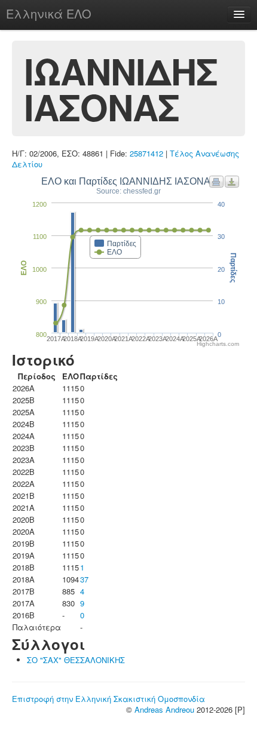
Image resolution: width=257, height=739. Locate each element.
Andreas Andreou (164, 709)
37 (84, 579)
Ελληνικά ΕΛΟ (48, 13)
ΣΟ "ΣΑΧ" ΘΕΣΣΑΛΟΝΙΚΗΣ (76, 660)
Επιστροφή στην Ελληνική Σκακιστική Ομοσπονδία (108, 698)
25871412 (146, 153)
